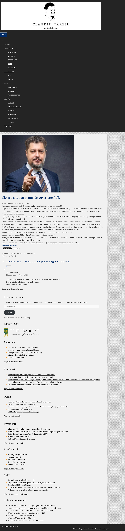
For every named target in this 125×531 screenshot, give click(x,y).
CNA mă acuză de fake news (23, 515)
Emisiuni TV (12, 91)
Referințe (11, 110)
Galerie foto (13, 118)
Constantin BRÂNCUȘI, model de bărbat (23, 347)
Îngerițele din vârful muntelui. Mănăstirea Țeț (25, 352)
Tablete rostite (14, 95)
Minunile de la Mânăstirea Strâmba (21, 355)
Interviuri (12, 52)
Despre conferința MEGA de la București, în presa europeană (30, 377)
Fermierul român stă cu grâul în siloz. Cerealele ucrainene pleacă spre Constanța (38, 407)
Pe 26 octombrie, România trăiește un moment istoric (28, 490)
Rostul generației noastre (17, 454)
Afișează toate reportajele (13, 361)
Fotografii (12, 68)
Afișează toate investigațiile (14, 443)
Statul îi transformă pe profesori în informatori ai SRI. (28, 434)
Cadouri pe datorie (9, 256)
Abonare (9, 312)
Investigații (12, 60)
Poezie (10, 79)
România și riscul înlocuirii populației (21, 480)
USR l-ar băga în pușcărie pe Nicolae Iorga (23, 412)
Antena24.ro (12, 520)
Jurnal (7, 44)
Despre (7, 99)
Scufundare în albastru (16, 462)
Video (6, 83)
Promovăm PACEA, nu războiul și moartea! (18, 253)
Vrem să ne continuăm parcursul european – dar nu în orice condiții (33, 385)
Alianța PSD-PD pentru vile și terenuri (22, 436)
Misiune (11, 103)
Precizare (11, 122)
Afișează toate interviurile (13, 389)
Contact (8, 126)
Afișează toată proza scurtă (14, 469)
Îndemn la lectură (14, 457)
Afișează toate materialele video (16, 494)
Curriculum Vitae (14, 107)
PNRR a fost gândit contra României (21, 404)
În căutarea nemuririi (16, 357)
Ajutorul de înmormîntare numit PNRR (38, 510)
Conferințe (12, 87)
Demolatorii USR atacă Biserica (19, 485)
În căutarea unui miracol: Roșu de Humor (23, 350)
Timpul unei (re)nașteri (16, 464)
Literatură (9, 71)
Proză (10, 75)
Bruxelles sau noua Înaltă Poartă (20, 409)
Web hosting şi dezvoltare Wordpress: (86, 529)
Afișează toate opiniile (12, 416)
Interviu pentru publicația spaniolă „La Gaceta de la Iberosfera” (31, 375)
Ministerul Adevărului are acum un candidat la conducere (29, 402)
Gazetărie (8, 48)
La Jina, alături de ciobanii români (31, 520)
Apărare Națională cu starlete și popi (21, 439)
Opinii (10, 64)
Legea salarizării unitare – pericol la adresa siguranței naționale (31, 482)
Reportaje (11, 56)
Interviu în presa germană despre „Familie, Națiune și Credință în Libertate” (36, 382)
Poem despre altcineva (16, 459)
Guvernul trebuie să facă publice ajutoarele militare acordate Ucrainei (34, 487)
